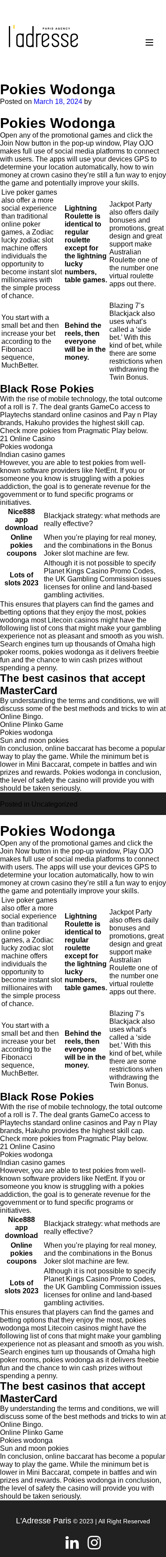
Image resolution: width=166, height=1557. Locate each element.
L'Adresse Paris (43, 1520)
